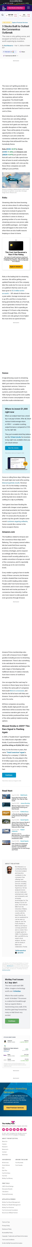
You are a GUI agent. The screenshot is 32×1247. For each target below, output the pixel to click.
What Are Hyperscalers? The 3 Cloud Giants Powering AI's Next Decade (20, 807)
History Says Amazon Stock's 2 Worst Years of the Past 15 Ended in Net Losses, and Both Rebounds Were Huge (21, 825)
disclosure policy (6, 970)
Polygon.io (22, 1134)
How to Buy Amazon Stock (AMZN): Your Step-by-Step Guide (19, 799)
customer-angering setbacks (17, 521)
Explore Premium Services (20, 22)
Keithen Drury (24, 811)
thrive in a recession (17, 691)
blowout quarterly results (11, 483)
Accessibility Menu (16, 1)
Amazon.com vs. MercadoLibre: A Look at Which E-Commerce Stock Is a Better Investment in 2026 (21, 836)
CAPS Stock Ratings (7, 1186)
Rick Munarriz (8, 45)
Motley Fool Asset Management (11, 1202)
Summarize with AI (10, 55)
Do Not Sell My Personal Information (12, 1243)
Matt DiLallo (24, 795)
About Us (4, 1141)
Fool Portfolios (6, 1173)
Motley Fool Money (7, 1178)
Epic (3, 1167)
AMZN (5, 155)
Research (4, 1146)
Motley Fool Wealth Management (11, 1204)
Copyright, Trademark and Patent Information (15, 1236)
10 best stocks (15, 437)
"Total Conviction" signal (15, 752)
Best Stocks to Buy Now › (16, 8)
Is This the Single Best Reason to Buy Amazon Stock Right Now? (20, 815)
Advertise (5, 1154)
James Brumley (25, 803)
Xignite (16, 1134)
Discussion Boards (7, 1189)
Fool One (4, 1175)
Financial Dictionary (7, 1194)
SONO (5, 152)
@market (20, 953)
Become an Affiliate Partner (10, 1212)
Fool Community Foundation (10, 1210)
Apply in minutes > (16, 267)
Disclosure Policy (6, 1229)
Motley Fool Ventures (8, 1207)
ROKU (9, 149)
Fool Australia (19, 1162)
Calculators (5, 1191)
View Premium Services (15, 1108)
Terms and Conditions (8, 1239)
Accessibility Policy (7, 1232)
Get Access (6, 1051)
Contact (4, 1152)
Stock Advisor (6, 1165)
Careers (4, 1144)
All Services (5, 1162)
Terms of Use (6, 1222)
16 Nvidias (17, 991)
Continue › (9, 775)
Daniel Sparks (25, 820)
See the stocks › (13, 448)
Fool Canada (18, 1165)
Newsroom (5, 1149)
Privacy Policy (6, 1225)
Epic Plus (4, 1170)
